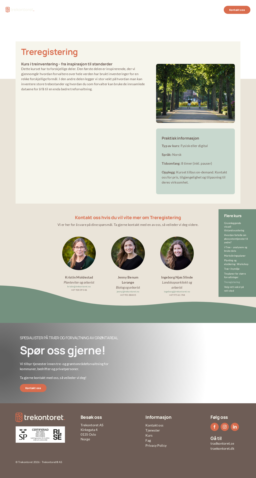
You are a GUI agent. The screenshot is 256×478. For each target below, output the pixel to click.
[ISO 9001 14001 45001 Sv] (40, 428)
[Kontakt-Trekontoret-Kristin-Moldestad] (79, 238)
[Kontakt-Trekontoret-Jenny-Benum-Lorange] (128, 238)
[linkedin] (235, 427)
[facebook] (214, 427)
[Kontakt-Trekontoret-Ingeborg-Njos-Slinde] (177, 238)
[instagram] (225, 427)
